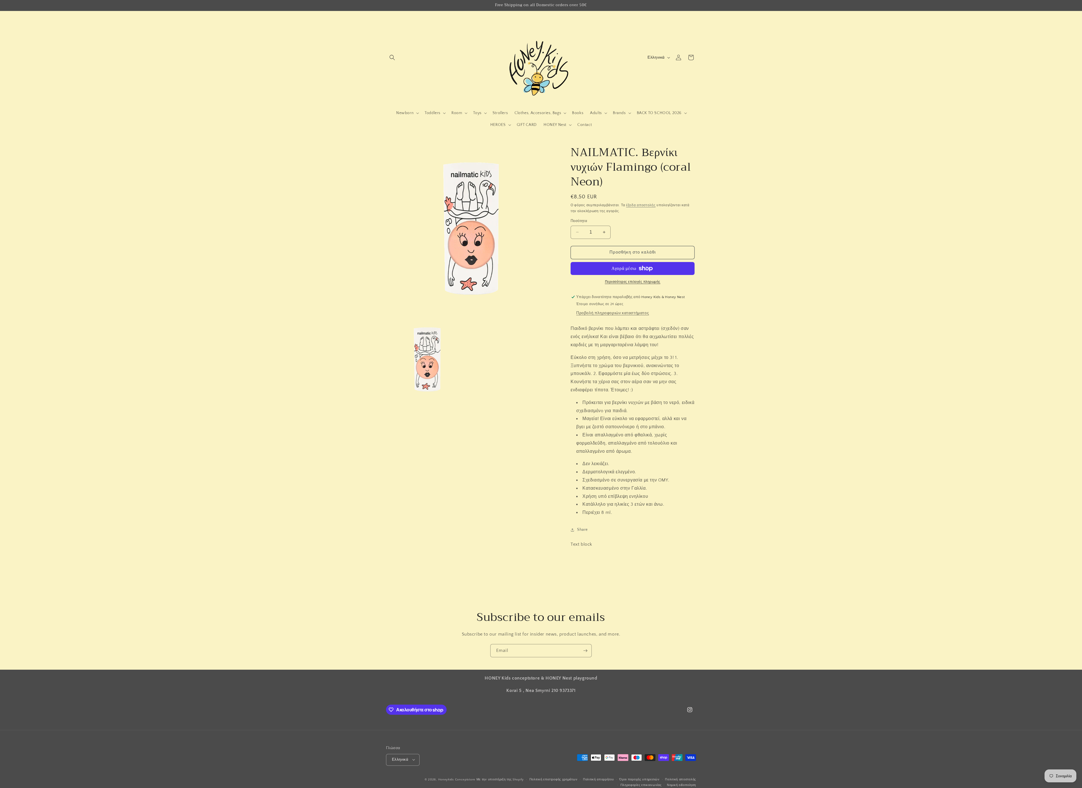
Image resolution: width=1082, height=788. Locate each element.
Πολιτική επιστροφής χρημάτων (553, 779)
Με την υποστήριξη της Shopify (500, 779)
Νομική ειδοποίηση (681, 785)
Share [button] (582, 529)
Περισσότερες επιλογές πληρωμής (632, 282)
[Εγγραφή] (585, 650)
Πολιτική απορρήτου (598, 779)
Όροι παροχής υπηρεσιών (639, 779)
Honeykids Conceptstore (456, 779)
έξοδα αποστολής (641, 205)
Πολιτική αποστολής (680, 779)
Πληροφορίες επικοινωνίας (641, 785)
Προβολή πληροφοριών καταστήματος (612, 313)
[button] (392, 57)
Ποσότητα (579, 221)
